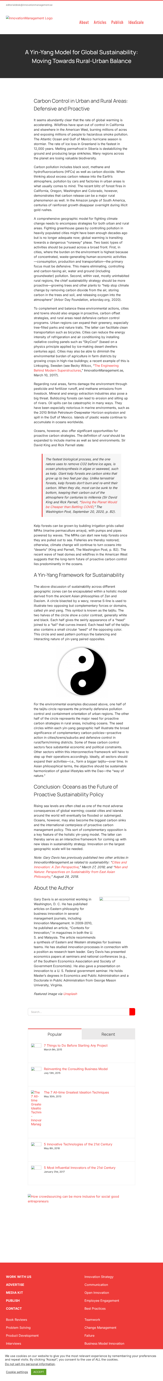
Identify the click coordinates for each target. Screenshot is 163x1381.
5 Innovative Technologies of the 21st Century (78, 1144)
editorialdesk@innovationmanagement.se (29, 4)
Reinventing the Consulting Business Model (76, 1069)
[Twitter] (29, 1223)
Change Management (100, 1328)
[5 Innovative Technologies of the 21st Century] (36, 1145)
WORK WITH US (18, 1277)
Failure (89, 1335)
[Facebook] (35, 1223)
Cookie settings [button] (17, 1372)
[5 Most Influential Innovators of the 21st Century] (36, 1168)
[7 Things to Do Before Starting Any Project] (36, 1046)
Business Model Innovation (104, 1343)
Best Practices (95, 1308)
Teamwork (92, 1320)
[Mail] (48, 1223)
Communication (96, 1285)
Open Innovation (96, 1293)
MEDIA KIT (14, 1293)
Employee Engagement (101, 1301)
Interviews (13, 1343)
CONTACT (14, 1308)
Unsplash (70, 994)
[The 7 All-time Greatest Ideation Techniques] (36, 1093)
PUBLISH (13, 1301)
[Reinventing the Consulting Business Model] (36, 1069)
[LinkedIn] (42, 1223)
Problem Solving (18, 1328)
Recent (108, 1034)
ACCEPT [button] (38, 1371)
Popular (55, 1034)
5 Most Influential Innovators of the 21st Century (79, 1168)
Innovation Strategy (99, 1277)
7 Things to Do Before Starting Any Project (76, 1045)
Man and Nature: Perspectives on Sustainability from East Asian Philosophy (80, 872)
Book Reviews (16, 1320)
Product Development (22, 1335)
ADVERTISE (15, 1285)
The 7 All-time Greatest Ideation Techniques (76, 1092)
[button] (150, 22)
